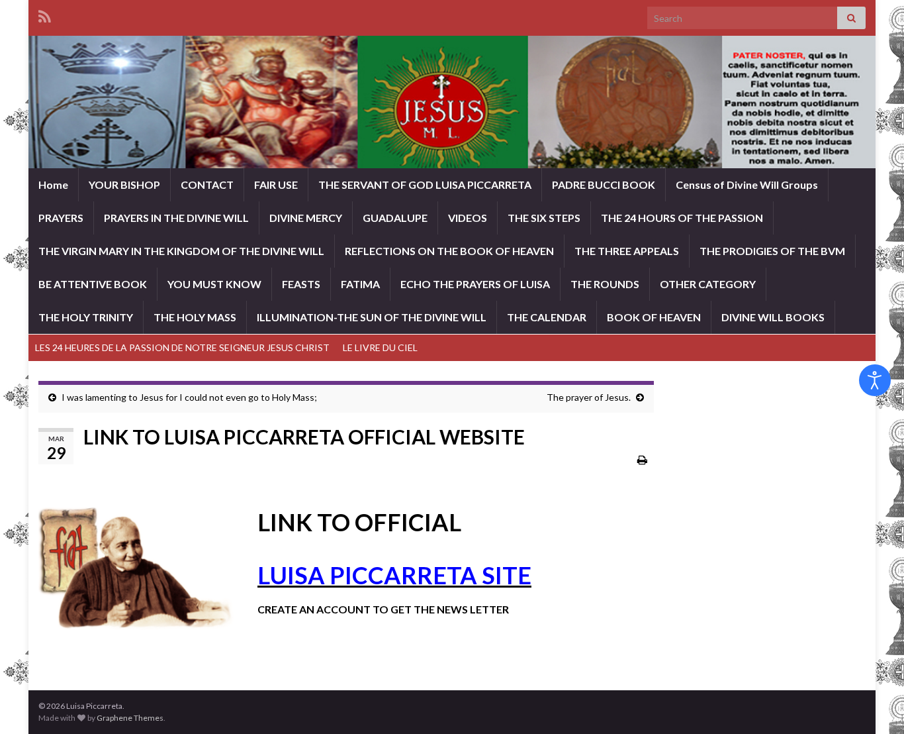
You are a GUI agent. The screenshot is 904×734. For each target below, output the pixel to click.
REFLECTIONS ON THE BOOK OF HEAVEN (449, 250)
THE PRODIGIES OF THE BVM (772, 250)
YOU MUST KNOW (214, 284)
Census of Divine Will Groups (747, 184)
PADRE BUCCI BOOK (603, 184)
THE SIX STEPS (544, 217)
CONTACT (207, 184)
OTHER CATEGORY (708, 284)
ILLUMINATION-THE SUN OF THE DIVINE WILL (371, 317)
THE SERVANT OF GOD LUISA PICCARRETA (424, 184)
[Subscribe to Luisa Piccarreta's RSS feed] (44, 14)
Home (53, 184)
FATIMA (360, 284)
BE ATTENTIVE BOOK (92, 284)
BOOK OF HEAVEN (654, 317)
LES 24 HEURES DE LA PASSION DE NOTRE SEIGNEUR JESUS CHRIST (182, 347)
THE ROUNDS (604, 284)
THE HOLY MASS (195, 317)
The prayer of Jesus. (589, 397)
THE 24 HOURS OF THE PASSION (682, 217)
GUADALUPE (395, 217)
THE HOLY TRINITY (85, 317)
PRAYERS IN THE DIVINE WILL (176, 217)
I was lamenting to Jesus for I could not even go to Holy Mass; (189, 397)
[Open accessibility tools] (875, 380)
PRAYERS (60, 217)
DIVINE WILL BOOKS (773, 317)
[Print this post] (642, 459)
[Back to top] (874, 704)
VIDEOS (467, 217)
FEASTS (301, 284)
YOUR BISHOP (124, 184)
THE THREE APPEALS (626, 250)
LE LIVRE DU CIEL (380, 347)
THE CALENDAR (546, 317)
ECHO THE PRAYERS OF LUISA (475, 284)
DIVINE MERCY (305, 217)
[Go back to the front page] (452, 102)
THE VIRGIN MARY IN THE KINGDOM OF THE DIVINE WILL (181, 250)
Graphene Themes (130, 718)
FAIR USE (276, 184)
